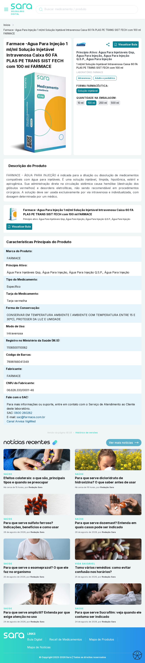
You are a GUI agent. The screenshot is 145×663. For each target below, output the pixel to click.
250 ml (103, 102)
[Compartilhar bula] (108, 44)
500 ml (115, 102)
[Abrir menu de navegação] (6, 9)
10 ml (80, 102)
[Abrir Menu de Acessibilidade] (137, 655)
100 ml (91, 102)
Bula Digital (34, 639)
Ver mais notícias (121, 442)
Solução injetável (88, 90)
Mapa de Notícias (39, 647)
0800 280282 (23, 413)
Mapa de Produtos (101, 639)
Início (7, 24)
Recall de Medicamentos (65, 639)
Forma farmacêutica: (92, 85)
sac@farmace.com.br (31, 417)
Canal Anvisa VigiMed (21, 421)
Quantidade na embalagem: (96, 97)
